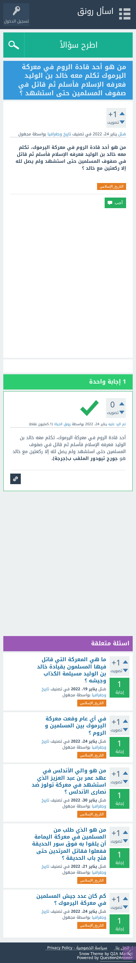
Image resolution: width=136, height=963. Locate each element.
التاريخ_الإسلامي (111, 186)
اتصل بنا (122, 948)
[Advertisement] (68, 283)
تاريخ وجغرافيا (59, 134)
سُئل (122, 134)
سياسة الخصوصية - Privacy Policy (77, 948)
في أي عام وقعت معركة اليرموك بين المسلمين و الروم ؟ (75, 726)
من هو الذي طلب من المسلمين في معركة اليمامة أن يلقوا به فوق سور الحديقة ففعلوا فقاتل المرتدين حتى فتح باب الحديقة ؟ (69, 844)
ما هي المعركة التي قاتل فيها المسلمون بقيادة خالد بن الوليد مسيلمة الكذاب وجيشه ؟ (71, 670)
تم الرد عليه (117, 424)
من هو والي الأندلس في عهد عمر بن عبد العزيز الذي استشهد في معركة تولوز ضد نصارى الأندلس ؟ (69, 781)
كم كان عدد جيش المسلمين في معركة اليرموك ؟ (71, 899)
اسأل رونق (95, 11)
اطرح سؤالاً (79, 45)
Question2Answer (116, 957)
